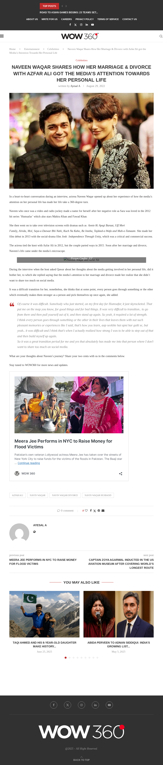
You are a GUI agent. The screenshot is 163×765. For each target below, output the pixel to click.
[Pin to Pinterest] (99, 510)
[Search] (161, 36)
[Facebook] (70, 24)
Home (12, 49)
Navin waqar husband (98, 495)
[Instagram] (81, 24)
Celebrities (53, 49)
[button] (62, 6)
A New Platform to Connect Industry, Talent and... (74, 12)
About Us (32, 19)
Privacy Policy (85, 19)
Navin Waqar (37, 495)
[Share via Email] (103, 510)
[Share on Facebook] (91, 510)
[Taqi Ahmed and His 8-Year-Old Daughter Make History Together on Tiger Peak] (44, 614)
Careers (66, 19)
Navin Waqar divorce (65, 495)
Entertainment (32, 49)
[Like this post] (86, 510)
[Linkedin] (87, 24)
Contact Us (129, 19)
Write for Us (49, 19)
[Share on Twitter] (94, 511)
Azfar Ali (17, 495)
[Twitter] (75, 25)
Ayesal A (75, 86)
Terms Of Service (108, 19)
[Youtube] (92, 24)
